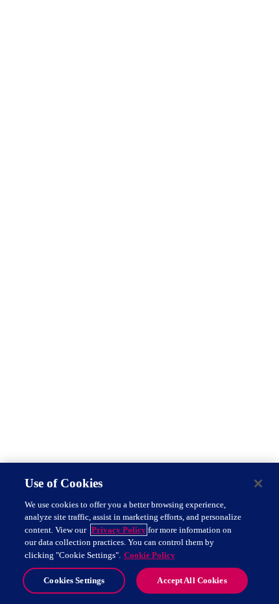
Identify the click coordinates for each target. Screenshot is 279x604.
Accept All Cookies (191, 580)
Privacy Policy (118, 530)
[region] (139, 533)
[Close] (258, 483)
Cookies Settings (73, 580)
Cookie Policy (149, 555)
